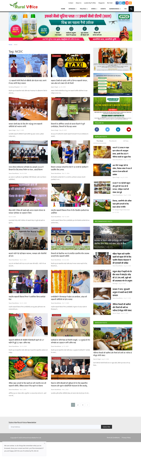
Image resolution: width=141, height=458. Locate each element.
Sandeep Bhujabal (14, 87)
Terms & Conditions (113, 438)
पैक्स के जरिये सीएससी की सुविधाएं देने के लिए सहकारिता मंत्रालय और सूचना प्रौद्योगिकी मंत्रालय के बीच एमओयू (69, 384)
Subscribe (106, 427)
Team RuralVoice (14, 173)
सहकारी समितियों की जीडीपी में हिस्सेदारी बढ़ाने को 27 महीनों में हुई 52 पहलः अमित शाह (26, 341)
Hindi (111, 3)
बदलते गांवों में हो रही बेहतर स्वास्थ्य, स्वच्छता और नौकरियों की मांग (27, 254)
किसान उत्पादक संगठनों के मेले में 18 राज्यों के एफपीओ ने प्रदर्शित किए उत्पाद (69, 168)
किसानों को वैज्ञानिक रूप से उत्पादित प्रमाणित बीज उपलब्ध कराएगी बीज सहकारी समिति (70, 254)
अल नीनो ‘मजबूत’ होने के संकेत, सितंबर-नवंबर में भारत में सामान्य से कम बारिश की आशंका (122, 170)
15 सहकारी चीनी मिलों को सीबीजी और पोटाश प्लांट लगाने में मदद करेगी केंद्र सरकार (27, 81)
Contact (70, 3)
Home (63, 9)
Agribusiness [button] (114, 9)
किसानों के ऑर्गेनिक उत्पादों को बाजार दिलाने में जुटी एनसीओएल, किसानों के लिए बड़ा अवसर (68, 125)
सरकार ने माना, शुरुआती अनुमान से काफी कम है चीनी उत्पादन (122, 292)
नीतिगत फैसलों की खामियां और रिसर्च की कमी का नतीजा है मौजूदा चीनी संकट (122, 307)
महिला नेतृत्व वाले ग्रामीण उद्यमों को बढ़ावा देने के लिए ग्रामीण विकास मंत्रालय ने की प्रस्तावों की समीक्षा (122, 258)
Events (103, 9)
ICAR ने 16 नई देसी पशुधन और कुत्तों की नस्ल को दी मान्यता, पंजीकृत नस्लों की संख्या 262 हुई (121, 187)
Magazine (101, 3)
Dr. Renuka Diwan (103, 359)
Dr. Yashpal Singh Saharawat (121, 210)
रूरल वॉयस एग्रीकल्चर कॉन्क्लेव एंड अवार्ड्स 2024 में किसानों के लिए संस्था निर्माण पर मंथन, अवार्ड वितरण (26, 168)
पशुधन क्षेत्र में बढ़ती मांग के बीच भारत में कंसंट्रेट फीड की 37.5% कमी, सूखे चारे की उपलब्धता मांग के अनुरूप (122, 276)
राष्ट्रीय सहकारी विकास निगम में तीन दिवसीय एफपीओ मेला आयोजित (70, 211)
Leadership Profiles (90, 3)
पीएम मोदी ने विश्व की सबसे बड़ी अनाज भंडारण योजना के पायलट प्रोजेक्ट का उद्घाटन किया (27, 211)
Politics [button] (83, 9)
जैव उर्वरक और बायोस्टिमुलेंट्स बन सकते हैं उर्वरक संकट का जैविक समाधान (117, 354)
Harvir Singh (54, 130)
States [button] (93, 9)
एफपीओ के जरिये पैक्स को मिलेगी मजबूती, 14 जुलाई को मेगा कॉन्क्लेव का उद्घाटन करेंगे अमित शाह (70, 341)
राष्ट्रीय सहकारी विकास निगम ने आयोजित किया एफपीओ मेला (27, 298)
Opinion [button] (72, 9)
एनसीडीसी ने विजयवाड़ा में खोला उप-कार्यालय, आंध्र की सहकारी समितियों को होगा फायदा (69, 298)
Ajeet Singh (54, 87)
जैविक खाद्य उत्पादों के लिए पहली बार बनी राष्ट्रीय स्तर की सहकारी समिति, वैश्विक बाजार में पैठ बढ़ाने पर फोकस (27, 384)
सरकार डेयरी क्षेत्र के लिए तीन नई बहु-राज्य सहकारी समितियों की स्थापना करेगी (25, 125)
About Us (78, 3)
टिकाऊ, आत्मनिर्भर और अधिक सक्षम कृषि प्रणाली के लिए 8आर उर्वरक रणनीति (122, 203)
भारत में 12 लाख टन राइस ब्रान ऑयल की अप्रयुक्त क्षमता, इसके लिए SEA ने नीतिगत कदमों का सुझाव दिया (122, 152)
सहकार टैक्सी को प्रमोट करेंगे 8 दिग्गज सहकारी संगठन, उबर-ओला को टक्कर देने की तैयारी (69, 81)
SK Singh (115, 283)
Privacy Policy (126, 438)
